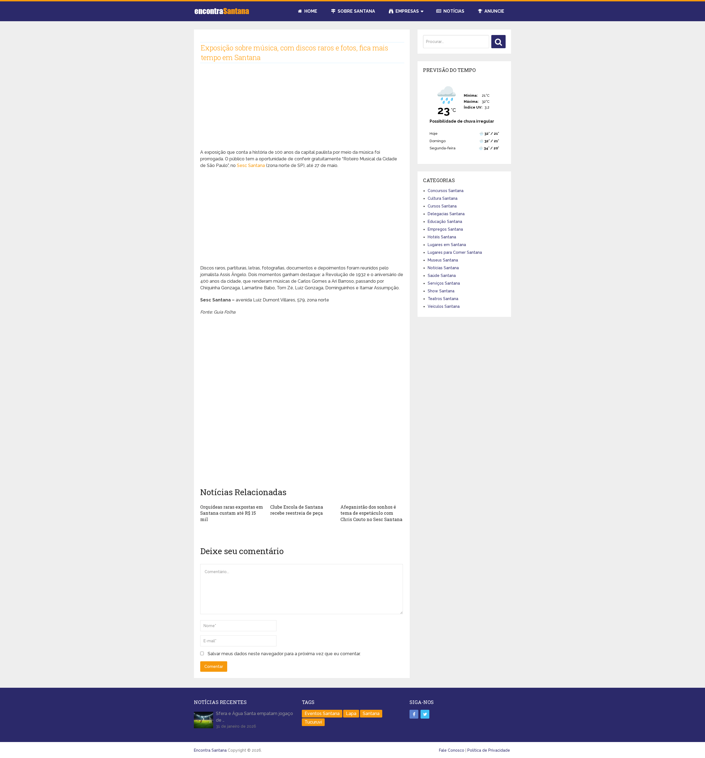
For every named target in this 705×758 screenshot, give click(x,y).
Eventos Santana (322, 713)
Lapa (351, 713)
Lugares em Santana (447, 244)
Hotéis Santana (442, 237)
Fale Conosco (451, 750)
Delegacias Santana (446, 214)
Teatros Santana (443, 298)
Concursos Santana (445, 190)
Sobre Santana (356, 11)
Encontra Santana (210, 750)
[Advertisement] (301, 110)
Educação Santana (445, 221)
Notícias (453, 11)
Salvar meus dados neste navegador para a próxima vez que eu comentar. (284, 653)
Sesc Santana (251, 165)
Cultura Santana (442, 198)
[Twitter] (425, 714)
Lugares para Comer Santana (455, 252)
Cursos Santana (442, 206)
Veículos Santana (444, 306)
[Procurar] (498, 41)
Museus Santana (443, 260)
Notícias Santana (443, 268)
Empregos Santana (445, 229)
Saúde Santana (442, 275)
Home (310, 11)
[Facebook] (414, 714)
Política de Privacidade (488, 750)
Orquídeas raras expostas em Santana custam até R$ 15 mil (231, 513)
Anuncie (493, 11)
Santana (371, 713)
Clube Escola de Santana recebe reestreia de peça (296, 510)
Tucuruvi (313, 722)
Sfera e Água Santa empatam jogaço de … (254, 717)
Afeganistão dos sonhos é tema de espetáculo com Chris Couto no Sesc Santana (371, 513)
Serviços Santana (444, 283)
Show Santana (441, 291)
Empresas (406, 11)
